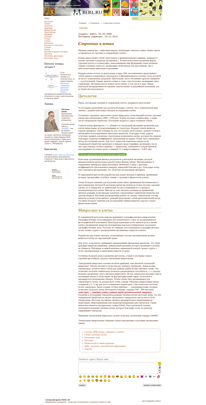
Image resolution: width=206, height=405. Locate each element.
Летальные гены (92, 337)
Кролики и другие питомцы (56, 52)
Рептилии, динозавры (54, 56)
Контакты (57, 14)
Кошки (47, 49)
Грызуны (48, 54)
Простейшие (50, 32)
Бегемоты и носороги (53, 45)
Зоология (48, 26)
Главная (47, 14)
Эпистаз (88, 349)
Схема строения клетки (95, 334)
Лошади (48, 37)
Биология (48, 22)
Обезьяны (48, 43)
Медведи (48, 34)
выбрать (82, 385)
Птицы (47, 39)
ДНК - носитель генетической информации (105, 346)
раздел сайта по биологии (63, 155)
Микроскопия (50, 30)
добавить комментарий (152, 385)
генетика (83, 28)
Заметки (67, 14)
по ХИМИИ (65, 127)
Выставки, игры (51, 58)
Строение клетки (111, 23)
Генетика (48, 28)
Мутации (88, 340)
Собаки (47, 47)
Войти (47, 18)
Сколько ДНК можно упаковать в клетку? (104, 332)
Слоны (47, 41)
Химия (47, 24)
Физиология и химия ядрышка (99, 343)
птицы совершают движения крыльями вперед (65, 87)
